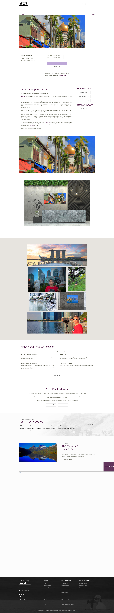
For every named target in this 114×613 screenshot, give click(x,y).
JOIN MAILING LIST (83, 96)
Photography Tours (48, 587)
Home (45, 583)
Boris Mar (46, 590)
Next (93, 14)
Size (48, 57)
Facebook (23, 597)
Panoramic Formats (65, 587)
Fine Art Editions (64, 583)
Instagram (24, 599)
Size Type (49, 56)
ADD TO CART (58, 63)
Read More (89, 424)
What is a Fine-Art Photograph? (67, 604)
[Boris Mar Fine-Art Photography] (23, 4)
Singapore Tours (82, 587)
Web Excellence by (70, 610)
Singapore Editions (65, 585)
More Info (56, 375)
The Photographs (47, 585)
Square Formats (64, 592)
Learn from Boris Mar (83, 583)
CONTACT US (83, 92)
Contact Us (62, 405)
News (45, 604)
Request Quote (57, 66)
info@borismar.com (25, 590)
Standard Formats (65, 590)
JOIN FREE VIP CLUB (83, 100)
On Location (46, 601)
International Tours (83, 585)
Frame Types (64, 601)
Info (92, 4)
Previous (22, 14)
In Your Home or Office (66, 599)
